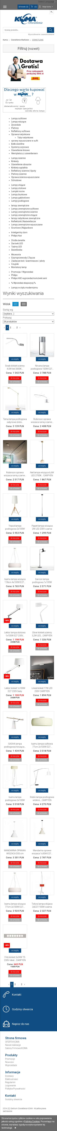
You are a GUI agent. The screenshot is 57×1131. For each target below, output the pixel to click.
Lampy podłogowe (20, 201)
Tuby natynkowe (25, 137)
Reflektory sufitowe (20, 131)
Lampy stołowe (18, 188)
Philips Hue (16, 235)
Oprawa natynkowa (20, 134)
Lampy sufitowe (19, 118)
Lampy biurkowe (19, 194)
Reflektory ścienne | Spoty (23, 171)
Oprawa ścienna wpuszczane (25, 177)
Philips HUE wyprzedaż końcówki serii (29, 278)
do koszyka (14, 378)
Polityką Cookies (32, 1121)
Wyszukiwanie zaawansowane (41, 34)
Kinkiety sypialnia (19, 167)
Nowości (9, 1062)
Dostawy (9, 1076)
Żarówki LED (17, 243)
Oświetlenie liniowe (20, 150)
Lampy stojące (18, 185)
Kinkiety (15, 161)
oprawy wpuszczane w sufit (24, 141)
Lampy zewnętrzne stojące (24, 215)
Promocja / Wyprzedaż (22, 272)
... (13, 327)
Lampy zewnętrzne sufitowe (25, 209)
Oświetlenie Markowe (20, 40)
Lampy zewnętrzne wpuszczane (27, 224)
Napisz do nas (20, 1024)
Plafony (15, 128)
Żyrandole (16, 125)
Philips (14, 275)
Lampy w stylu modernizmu (24, 287)
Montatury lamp (19, 267)
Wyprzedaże (11, 1065)
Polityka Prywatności (15, 1088)
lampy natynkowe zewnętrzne (25, 218)
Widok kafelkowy (15, 304)
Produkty (11, 1055)
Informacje (12, 1072)
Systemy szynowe (20, 147)
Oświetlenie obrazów (21, 164)
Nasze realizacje (13, 1045)
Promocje (10, 1059)
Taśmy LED (16, 246)
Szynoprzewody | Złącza (23, 257)
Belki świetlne (17, 144)
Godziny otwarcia (22, 1009)
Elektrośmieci (11, 1079)
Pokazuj (7, 317)
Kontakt (16, 994)
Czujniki (15, 264)
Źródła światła (18, 240)
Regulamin (10, 1082)
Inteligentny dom (19, 232)
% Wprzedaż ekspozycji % (23, 283)
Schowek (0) (23, 7)
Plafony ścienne (19, 174)
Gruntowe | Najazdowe (22, 228)
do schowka (15, 382)
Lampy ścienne (18, 158)
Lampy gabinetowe (20, 197)
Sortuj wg (8, 309)
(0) (35, 7)
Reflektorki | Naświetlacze (23, 221)
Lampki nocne (18, 191)
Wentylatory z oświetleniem (24, 153)
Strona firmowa (15, 1038)
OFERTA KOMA (12, 1042)
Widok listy (24, 304)
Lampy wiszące (18, 121)
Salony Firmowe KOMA (16, 1048)
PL (52, 12)
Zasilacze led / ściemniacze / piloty (28, 261)
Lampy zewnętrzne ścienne (24, 212)
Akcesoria (16, 254)
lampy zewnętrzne (20, 205)
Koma (5, 40)
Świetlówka (16, 250)
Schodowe (16, 180)
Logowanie (10, 1085)
